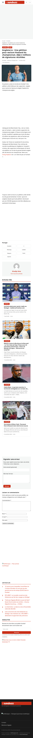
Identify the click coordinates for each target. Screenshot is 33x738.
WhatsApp (9, 249)
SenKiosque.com (14, 733)
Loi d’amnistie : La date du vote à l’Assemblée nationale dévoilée (18, 608)
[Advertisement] (16, 21)
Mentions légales (6, 725)
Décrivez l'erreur (8, 474)
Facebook (9, 246)
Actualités (7, 341)
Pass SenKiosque (24, 734)
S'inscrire (16, 632)
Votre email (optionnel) (10, 467)
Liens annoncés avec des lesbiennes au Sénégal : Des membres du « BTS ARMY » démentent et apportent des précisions (16, 613)
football (5, 47)
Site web (4, 520)
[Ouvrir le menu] (3, 2)
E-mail (4, 517)
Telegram (9, 253)
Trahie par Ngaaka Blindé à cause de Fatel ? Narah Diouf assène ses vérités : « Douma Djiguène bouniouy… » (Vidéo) (17, 602)
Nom (4, 514)
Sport (10, 47)
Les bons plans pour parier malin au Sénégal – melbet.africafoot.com (15, 307)
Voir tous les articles (16, 274)
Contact (4, 722)
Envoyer (7, 486)
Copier (23, 253)
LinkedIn (24, 249)
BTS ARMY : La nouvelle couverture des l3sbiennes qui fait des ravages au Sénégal (17, 596)
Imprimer (9, 256)
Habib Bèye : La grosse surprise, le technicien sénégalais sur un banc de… (16, 388)
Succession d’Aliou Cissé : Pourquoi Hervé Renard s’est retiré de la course (16, 425)
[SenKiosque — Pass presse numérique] (16, 572)
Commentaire (6, 500)
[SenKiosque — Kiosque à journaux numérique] (16, 716)
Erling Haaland (6, 154)
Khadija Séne (15, 60)
